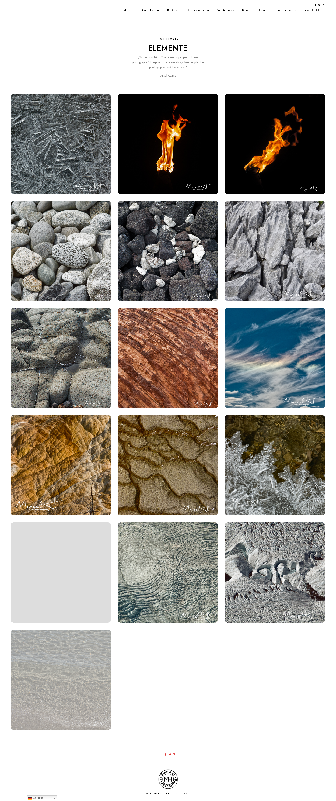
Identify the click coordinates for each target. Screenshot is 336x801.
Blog (246, 10)
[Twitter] (319, 5)
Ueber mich (286, 10)
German (37, 797)
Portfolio (151, 10)
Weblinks (225, 10)
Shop (263, 10)
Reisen (173, 10)
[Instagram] (323, 5)
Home (129, 10)
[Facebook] (315, 5)
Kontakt (312, 10)
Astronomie (199, 10)
